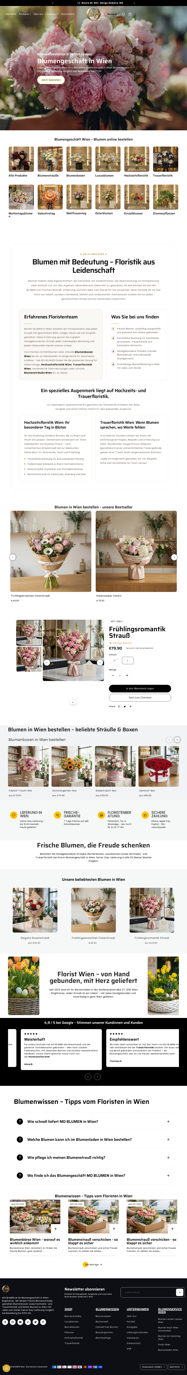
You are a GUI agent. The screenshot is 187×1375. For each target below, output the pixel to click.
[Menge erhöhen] (127, 675)
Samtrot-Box (147, 790)
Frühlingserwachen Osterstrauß (30, 595)
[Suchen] (123, 14)
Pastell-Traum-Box (20, 790)
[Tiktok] (28, 1322)
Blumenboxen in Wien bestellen (37, 739)
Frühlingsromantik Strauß (137, 632)
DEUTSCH (175, 1366)
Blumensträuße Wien (38, 372)
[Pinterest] (130, 706)
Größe (113, 654)
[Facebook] (119, 706)
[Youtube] (20, 1322)
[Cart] (130, 14)
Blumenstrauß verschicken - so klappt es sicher (93, 1241)
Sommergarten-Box (64, 790)
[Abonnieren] (179, 1292)
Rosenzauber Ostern (108, 595)
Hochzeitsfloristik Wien (56, 364)
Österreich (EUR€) (152, 1366)
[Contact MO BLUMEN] (6, 1368)
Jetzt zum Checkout (140, 697)
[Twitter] (125, 706)
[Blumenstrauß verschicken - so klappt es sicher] (93, 1216)
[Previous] (53, 3)
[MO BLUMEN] (93, 14)
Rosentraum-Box (106, 790)
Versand (129, 648)
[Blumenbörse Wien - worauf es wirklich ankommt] (35, 1216)
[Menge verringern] (113, 675)
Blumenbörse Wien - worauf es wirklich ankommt (35, 1241)
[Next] (134, 3)
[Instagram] (13, 1322)
